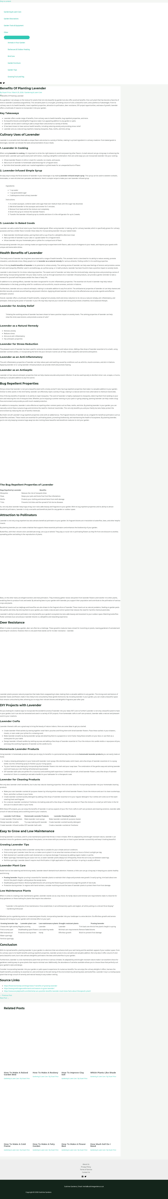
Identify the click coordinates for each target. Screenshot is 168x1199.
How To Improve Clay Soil (73, 1073)
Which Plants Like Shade (103, 1072)
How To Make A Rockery (45, 1072)
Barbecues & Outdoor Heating (19, 49)
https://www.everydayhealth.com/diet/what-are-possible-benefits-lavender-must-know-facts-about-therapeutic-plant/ (47, 991)
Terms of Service (86, 1169)
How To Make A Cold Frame (15, 1145)
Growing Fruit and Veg (16, 77)
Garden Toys (12, 70)
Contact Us (86, 1172)
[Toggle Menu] (17, 37)
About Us (86, 1164)
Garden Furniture (14, 63)
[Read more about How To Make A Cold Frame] (17, 1140)
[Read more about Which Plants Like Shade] (103, 1068)
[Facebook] (82, 1177)
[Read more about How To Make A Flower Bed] (75, 1140)
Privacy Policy (86, 1167)
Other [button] (6, 32)
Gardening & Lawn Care (12, 12)
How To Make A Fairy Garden (44, 1145)
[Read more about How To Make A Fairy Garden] (46, 1140)
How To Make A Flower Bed (74, 1145)
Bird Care (11, 56)
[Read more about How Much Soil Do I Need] (103, 1140)
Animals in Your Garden (16, 43)
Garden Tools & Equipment (13, 25)
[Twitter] (85, 1177)
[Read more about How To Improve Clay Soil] (75, 1068)
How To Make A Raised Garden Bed (16, 1073)
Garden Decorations (11, 19)
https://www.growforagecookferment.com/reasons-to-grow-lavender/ (29, 988)
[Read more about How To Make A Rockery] (46, 1068)
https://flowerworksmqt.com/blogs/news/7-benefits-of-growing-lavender (30, 986)
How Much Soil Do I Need (100, 1145)
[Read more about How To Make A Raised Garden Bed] (17, 1068)
